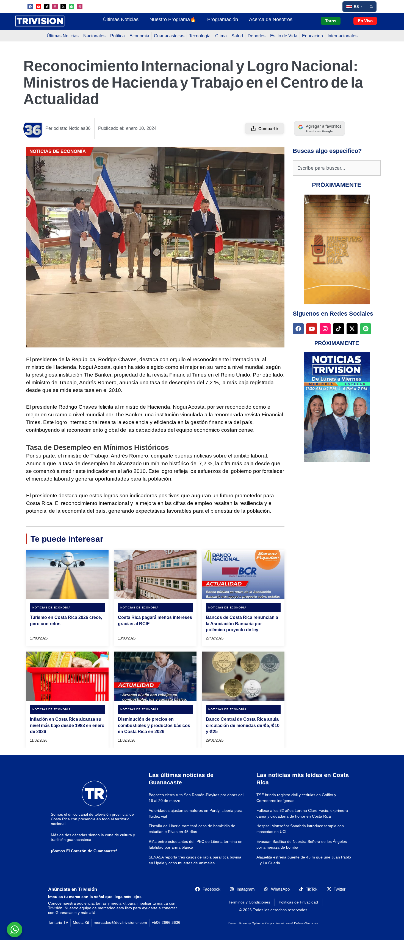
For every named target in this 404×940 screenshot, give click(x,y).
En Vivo (365, 20)
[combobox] (337, 168)
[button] (354, 6)
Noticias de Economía (57, 151)
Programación (222, 19)
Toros (330, 20)
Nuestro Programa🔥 (173, 19)
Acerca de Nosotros (270, 19)
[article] (67, 598)
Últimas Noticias (121, 19)
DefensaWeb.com (306, 923)
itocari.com (283, 923)
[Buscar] (371, 6)
